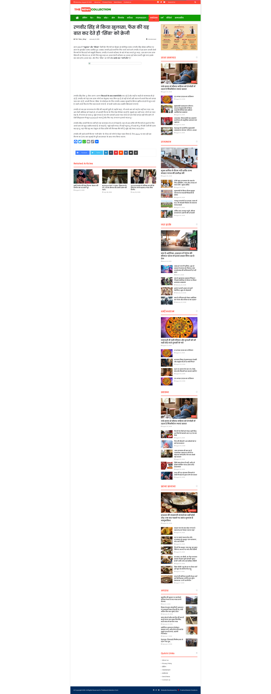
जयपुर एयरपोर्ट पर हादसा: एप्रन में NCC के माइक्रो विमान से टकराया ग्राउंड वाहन (185, 203)
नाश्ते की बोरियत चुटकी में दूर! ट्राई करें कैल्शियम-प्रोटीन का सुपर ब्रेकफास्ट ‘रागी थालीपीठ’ (185, 578)
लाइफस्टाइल (141, 18)
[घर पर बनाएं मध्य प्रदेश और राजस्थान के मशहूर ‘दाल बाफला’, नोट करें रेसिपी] (167, 540)
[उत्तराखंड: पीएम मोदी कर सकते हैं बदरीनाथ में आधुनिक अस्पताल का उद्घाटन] (167, 121)
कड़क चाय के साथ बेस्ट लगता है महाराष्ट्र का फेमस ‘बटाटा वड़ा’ (184, 529)
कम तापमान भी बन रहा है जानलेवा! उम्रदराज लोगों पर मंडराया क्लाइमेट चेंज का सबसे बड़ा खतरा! (184, 454)
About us (97, 2)
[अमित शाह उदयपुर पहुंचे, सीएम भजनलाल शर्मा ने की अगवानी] (167, 214)
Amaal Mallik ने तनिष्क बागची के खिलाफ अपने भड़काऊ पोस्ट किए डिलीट (142, 188)
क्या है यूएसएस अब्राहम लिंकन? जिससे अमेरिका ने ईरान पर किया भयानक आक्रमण (185, 280)
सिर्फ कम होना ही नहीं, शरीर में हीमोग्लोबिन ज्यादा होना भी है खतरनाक (184, 465)
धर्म (162, 18)
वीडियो (169, 18)
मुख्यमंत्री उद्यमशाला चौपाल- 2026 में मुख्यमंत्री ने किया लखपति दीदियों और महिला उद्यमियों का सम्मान (184, 109)
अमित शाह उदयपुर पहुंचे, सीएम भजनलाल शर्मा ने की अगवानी (184, 212)
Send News (118, 2)
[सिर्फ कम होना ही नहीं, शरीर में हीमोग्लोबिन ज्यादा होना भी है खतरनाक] (167, 466)
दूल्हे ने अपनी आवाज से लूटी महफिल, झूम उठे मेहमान (183, 289)
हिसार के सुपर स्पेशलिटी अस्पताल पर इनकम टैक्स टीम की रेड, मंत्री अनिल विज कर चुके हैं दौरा (172, 609)
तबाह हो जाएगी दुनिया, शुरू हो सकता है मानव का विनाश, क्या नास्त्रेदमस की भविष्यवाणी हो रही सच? (185, 269)
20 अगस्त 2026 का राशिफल (184, 378)
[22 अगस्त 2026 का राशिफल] (167, 100)
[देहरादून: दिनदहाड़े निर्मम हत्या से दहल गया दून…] (191, 643)
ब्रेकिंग (84, 18)
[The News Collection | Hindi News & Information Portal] (93, 9)
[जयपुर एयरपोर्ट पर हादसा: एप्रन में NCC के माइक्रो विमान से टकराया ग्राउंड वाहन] (167, 204)
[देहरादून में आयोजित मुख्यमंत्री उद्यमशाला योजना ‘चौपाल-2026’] (167, 131)
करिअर (130, 18)
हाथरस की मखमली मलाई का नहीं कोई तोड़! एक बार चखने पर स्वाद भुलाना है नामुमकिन (178, 518)
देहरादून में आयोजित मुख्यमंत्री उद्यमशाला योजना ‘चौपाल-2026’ (185, 129)
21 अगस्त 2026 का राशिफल (183, 350)
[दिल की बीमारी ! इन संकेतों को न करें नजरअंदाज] (167, 444)
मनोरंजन (154, 18)
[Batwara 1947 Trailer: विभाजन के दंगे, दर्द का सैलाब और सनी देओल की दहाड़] (115, 176)
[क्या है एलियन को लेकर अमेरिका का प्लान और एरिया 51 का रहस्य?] (167, 301)
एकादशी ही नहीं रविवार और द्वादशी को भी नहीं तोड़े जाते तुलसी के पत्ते (178, 341)
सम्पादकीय (179, 18)
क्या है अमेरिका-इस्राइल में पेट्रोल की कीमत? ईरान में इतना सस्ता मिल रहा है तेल (177, 256)
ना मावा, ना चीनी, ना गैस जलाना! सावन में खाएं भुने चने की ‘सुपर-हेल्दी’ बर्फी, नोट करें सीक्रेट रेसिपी (185, 559)
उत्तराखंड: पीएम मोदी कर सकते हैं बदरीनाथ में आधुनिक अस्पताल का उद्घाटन (185, 120)
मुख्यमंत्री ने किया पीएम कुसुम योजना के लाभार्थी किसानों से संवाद (184, 193)
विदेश (99, 18)
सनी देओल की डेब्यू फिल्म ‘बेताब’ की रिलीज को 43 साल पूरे (86, 187)
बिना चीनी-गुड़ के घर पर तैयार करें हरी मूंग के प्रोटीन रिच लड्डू (185, 568)
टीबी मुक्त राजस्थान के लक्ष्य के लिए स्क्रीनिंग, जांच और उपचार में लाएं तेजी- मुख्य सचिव (185, 183)
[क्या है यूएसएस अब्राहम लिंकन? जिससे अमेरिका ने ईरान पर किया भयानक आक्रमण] (167, 281)
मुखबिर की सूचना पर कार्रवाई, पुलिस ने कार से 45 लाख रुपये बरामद (171, 599)
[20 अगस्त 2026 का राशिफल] (167, 381)
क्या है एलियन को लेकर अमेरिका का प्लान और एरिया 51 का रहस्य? (185, 299)
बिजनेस (121, 18)
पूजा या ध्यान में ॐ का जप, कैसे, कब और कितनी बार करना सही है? (185, 370)
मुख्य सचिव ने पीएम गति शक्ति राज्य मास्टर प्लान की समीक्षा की (176, 172)
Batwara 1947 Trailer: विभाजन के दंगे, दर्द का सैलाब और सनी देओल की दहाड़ (114, 188)
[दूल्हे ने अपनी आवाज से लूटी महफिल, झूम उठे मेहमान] (167, 291)
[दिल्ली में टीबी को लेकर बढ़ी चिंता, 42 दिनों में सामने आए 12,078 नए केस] (167, 434)
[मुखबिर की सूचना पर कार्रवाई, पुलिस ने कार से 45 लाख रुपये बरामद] (191, 600)
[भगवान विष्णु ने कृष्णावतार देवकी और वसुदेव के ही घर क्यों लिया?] (167, 363)
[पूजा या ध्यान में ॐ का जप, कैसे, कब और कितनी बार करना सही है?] (167, 372)
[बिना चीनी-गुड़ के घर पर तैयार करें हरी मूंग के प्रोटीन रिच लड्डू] (167, 570)
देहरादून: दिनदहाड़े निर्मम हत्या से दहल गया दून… (172, 640)
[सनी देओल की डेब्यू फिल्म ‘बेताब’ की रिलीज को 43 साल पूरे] (86, 176)
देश (91, 18)
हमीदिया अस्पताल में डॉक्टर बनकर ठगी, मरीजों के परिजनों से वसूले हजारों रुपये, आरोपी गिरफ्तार (172, 630)
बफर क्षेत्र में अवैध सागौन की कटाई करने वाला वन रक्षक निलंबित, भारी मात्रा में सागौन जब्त (172, 619)
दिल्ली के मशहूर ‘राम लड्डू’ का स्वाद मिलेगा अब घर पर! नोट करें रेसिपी (185, 548)
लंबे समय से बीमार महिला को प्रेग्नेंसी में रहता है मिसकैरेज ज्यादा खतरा (178, 87)
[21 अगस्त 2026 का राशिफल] (167, 353)
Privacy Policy (107, 2)
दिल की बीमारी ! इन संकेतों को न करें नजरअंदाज (185, 442)
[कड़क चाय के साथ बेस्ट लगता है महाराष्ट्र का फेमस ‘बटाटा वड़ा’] (167, 531)
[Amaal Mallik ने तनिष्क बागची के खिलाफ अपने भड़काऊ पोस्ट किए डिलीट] (143, 176)
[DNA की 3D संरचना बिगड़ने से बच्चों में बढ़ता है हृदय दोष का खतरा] (167, 476)
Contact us (127, 2)
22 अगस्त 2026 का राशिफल (184, 96)
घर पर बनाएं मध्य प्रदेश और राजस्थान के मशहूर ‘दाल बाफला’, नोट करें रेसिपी (185, 539)
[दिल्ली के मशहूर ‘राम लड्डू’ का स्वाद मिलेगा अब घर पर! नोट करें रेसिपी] (167, 550)
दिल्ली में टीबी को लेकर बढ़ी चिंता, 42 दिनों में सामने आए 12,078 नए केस (185, 433)
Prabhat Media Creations (188, 690)
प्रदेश (105, 18)
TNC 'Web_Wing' (80, 39)
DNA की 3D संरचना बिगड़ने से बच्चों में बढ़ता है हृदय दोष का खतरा (185, 474)
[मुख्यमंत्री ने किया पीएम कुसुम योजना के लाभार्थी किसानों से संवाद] (167, 194)
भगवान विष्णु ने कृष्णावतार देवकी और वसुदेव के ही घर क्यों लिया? (185, 361)
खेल (113, 18)
